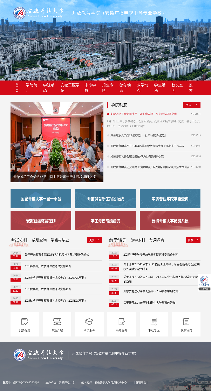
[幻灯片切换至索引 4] (94, 167)
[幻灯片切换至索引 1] (80, 167)
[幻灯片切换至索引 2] (85, 167)
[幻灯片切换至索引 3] (89, 167)
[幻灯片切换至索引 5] (98, 167)
